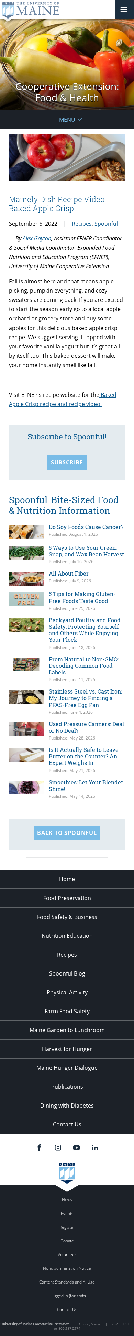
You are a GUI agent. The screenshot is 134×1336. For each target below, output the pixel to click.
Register (67, 1227)
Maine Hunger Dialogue (67, 1068)
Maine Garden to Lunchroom (67, 1030)
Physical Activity (67, 992)
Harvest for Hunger (67, 1049)
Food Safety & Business (67, 917)
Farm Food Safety (67, 1011)
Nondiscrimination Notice (67, 1268)
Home (67, 879)
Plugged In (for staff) (67, 1296)
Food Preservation (67, 898)
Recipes (82, 223)
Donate (67, 1241)
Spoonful (106, 223)
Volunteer (67, 1254)
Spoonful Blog (67, 973)
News (67, 1200)
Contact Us (67, 1124)
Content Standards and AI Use (67, 1282)
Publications (67, 1086)
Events (67, 1213)
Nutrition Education (67, 935)
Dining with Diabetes (67, 1105)
